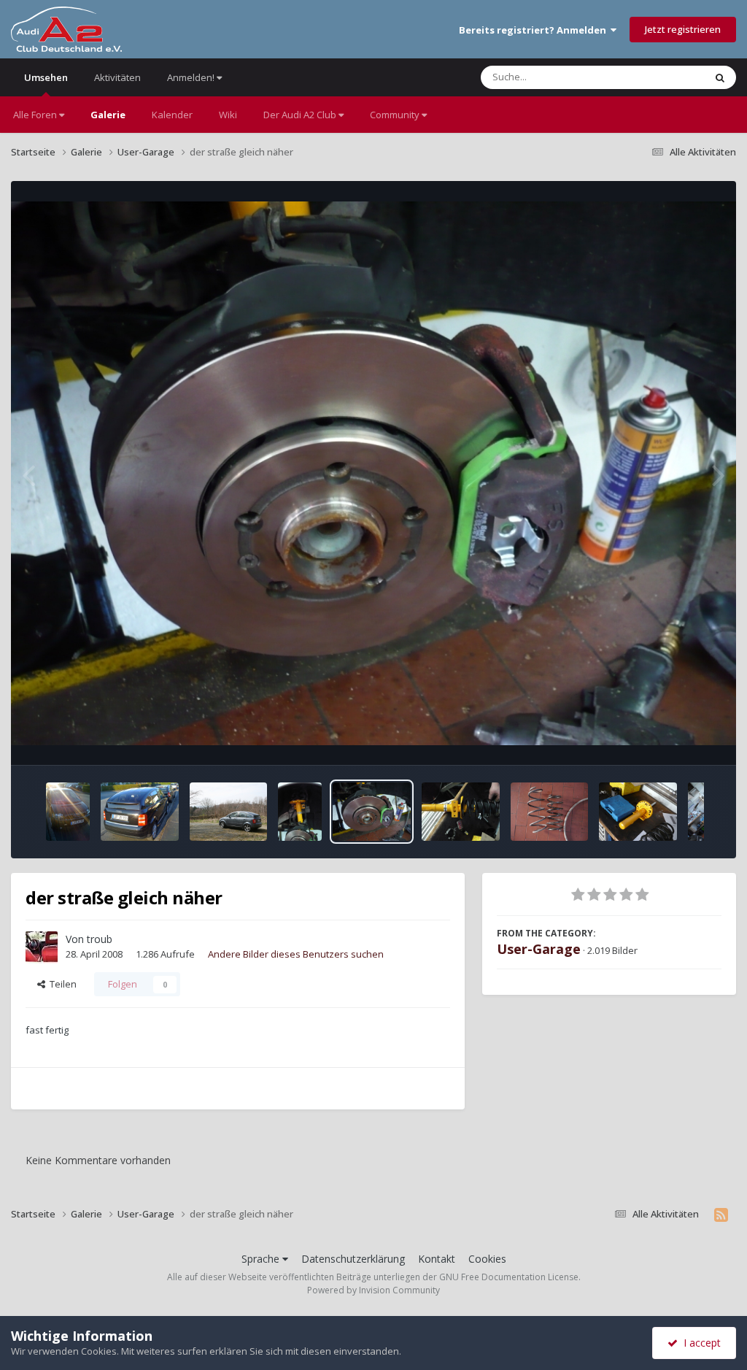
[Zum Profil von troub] (42, 947)
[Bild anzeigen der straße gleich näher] (300, 811)
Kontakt (436, 1259)
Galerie (107, 114)
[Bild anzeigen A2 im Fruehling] (229, 811)
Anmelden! (192, 77)
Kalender (172, 114)
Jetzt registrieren (683, 29)
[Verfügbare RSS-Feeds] (721, 1214)
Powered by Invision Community (373, 1290)
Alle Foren (36, 114)
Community (396, 114)
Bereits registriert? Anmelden (535, 29)
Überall (669, 77)
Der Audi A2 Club (300, 114)
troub (99, 939)
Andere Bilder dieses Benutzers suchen (296, 954)
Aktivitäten (117, 77)
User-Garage (539, 949)
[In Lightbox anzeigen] (373, 473)
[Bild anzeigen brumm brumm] (68, 811)
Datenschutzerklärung (353, 1259)
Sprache (261, 1259)
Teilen (61, 983)
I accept (699, 1343)
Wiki (228, 114)
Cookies (487, 1259)
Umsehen (46, 77)
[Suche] (720, 77)
